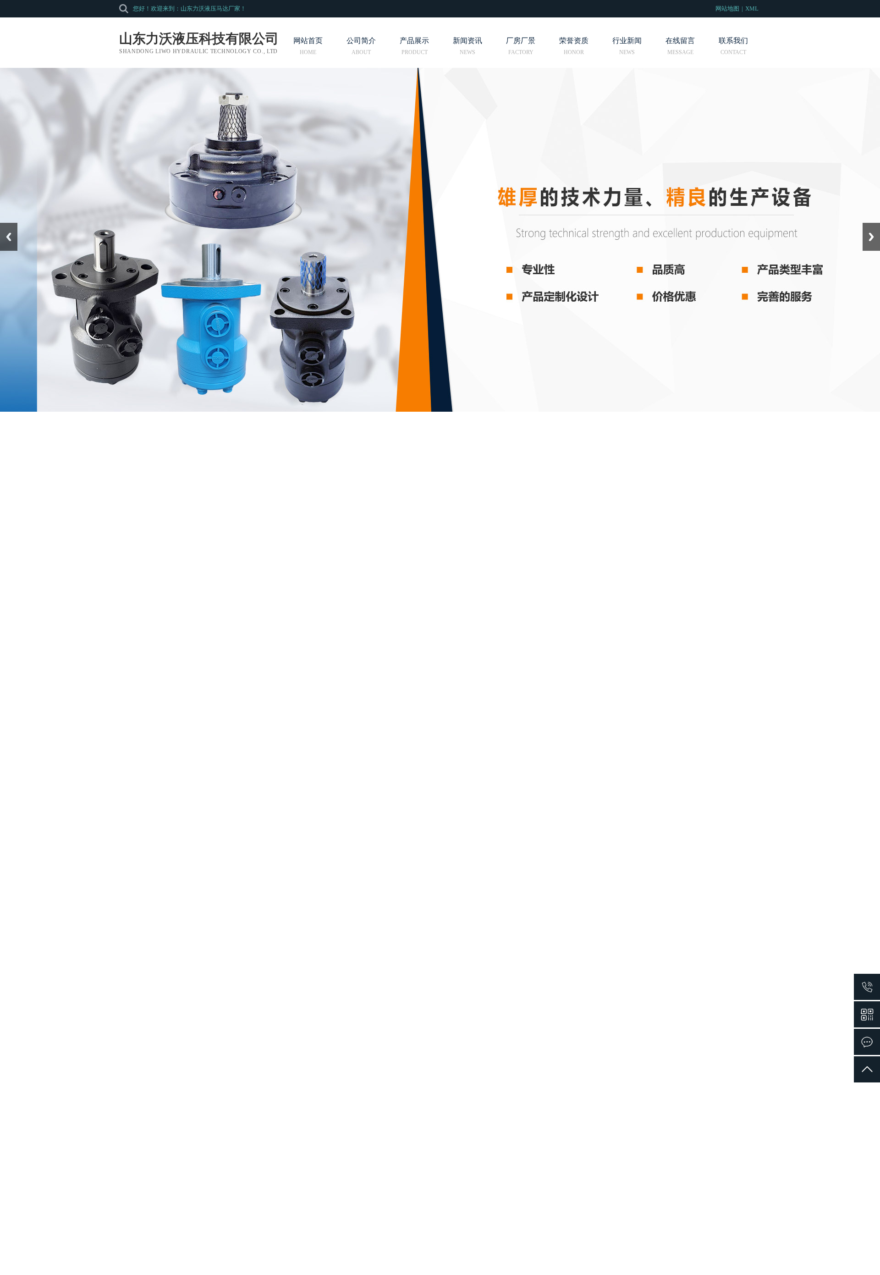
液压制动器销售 (433, 1079)
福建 (476, 1244)
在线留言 (680, 40)
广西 (489, 1244)
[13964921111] (867, 987)
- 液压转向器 (100, 516)
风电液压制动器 (697, 1079)
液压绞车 (269, 1190)
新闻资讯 (467, 40)
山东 (450, 1244)
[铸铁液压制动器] (433, 919)
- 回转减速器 (100, 578)
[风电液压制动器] (697, 1067)
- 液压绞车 (97, 537)
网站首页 (308, 40)
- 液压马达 (97, 496)
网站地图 (727, 8)
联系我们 (733, 40)
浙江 (463, 1244)
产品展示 (414, 40)
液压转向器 (273, 1173)
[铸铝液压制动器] (697, 919)
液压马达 (269, 1157)
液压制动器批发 (286, 762)
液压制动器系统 (286, 748)
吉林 (437, 1244)
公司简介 (361, 40)
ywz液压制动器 (301, 932)
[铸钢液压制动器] (565, 919)
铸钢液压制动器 (565, 932)
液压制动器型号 (565, 1079)
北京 (424, 1244)
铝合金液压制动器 (301, 1079)
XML (752, 8)
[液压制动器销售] (433, 1067)
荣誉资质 (573, 40)
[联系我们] (867, 1042)
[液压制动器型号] (565, 1067)
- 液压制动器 (100, 558)
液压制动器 (230, 467)
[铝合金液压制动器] (301, 1067)
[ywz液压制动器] (301, 919)
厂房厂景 (520, 40)
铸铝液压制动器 (697, 932)
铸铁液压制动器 (433, 932)
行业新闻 (627, 40)
